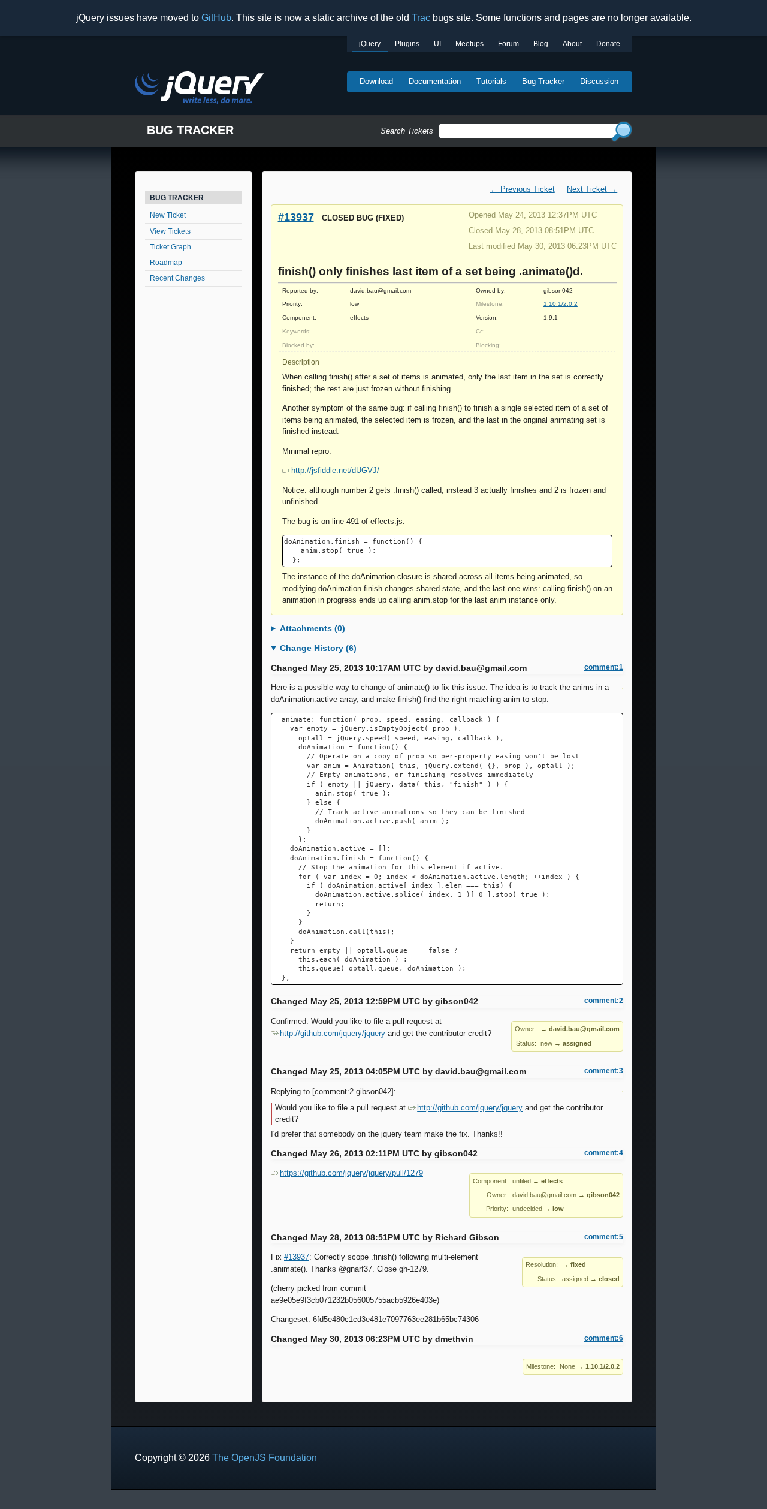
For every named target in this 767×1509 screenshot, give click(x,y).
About (572, 44)
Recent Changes (177, 278)
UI (437, 44)
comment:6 (603, 1338)
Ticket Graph (170, 247)
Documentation (435, 81)
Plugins (407, 44)
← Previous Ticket (522, 189)
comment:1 (603, 667)
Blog (540, 44)
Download (376, 81)
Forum (508, 44)
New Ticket (168, 215)
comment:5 (603, 1237)
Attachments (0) (312, 628)
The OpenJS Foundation (264, 1458)
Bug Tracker (543, 81)
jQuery (370, 44)
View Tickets (170, 231)
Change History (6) (318, 648)
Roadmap (166, 262)
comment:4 (603, 1153)
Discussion (599, 81)
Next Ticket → (592, 189)
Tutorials (491, 81)
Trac (421, 18)
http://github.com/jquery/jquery (332, 1033)
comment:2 (603, 1000)
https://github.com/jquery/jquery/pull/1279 (351, 1172)
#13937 (296, 216)
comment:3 (603, 1071)
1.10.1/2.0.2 (560, 303)
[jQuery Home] (199, 89)
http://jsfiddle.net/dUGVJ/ (335, 470)
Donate (608, 44)
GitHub (216, 18)
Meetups (469, 44)
